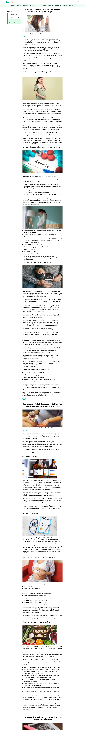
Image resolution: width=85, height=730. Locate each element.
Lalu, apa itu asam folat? (14, 17)
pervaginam (30, 338)
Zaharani (24, 430)
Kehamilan (25, 5)
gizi (50, 320)
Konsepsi (19, 5)
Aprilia (24, 36)
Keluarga (50, 5)
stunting (44, 320)
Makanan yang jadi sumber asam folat (13, 21)
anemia (24, 398)
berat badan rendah (38, 372)
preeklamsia (37, 588)
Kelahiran (32, 5)
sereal (33, 671)
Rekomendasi (58, 5)
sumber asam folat (49, 663)
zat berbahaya (38, 648)
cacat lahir (39, 556)
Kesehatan (44, 5)
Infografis (71, 5)
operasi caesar (55, 336)
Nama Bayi (65, 5)
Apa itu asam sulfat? (13, 14)
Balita (38, 5)
